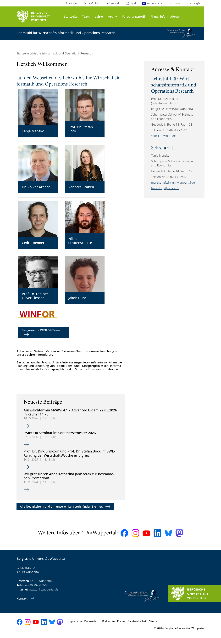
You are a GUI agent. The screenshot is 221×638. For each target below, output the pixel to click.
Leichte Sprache (154, 3)
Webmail (115, 3)
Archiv (112, 16)
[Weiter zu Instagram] (135, 533)
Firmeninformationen (165, 16)
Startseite (70, 16)
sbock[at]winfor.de (163, 136)
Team (86, 16)
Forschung (107, 351)
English (197, 3)
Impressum (75, 621)
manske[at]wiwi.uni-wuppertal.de (173, 182)
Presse (121, 621)
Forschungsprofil (134, 16)
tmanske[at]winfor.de (165, 188)
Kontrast (73, 3)
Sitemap (154, 621)
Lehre (99, 16)
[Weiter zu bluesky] (168, 533)
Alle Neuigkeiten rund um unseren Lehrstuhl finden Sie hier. (61, 506)
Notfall (133, 3)
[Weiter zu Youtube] (146, 533)
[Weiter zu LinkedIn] (157, 533)
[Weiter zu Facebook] (124, 533)
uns (85, 351)
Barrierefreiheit (137, 621)
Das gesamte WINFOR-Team (41, 330)
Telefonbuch (94, 3)
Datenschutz (92, 621)
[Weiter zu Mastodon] (179, 533)
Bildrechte (108, 621)
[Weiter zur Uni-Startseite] (39, 16)
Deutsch (178, 3)
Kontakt (22, 598)
